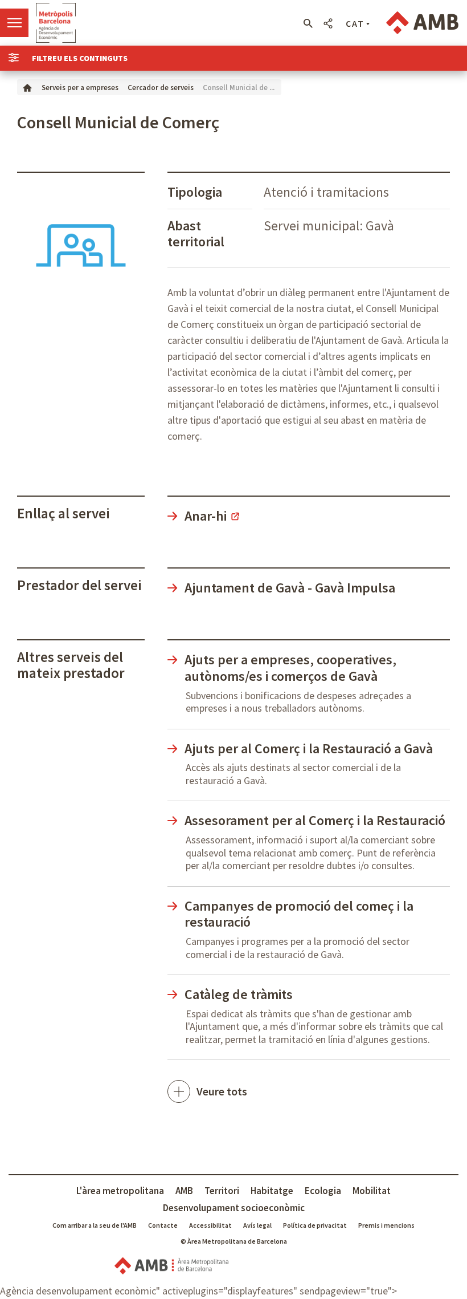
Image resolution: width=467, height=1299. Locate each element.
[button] (308, 23)
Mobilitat (372, 1190)
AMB (184, 1190)
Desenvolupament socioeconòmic (234, 1207)
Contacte (163, 1225)
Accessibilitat (210, 1225)
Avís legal (257, 1225)
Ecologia (323, 1190)
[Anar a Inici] (27, 87)
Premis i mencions (386, 1225)
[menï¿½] (14, 23)
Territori (221, 1190)
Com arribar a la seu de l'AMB (94, 1225)
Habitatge (272, 1190)
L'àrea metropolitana (120, 1190)
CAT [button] (355, 23)
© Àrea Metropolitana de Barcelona (234, 1241)
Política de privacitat (315, 1225)
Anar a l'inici (56, 23)
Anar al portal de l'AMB (422, 22)
